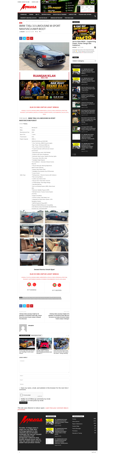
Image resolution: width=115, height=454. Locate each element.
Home (20, 21)
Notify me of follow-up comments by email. (36, 399)
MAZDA (36, 112)
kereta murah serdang (56, 298)
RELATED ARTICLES (24, 335)
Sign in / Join (35, 1)
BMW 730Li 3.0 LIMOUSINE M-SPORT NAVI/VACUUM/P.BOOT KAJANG (38, 297)
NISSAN (34, 110)
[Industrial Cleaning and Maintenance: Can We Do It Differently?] (76, 105)
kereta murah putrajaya (35, 298)
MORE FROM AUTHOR (36, 335)
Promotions (75, 430)
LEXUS (49, 110)
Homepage (23, 14)
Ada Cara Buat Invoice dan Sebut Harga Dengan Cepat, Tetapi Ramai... (88, 89)
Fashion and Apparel (85, 14)
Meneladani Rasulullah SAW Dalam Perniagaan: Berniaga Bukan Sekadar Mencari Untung (88, 120)
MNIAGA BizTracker (56, 18)
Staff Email (42, 1)
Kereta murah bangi (56, 297)
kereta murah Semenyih (45, 298)
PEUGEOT (23, 112)
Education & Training (59, 14)
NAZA (44, 114)
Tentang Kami (69, 18)
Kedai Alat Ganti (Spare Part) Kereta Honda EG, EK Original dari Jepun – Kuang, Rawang (61, 352)
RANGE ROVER (48, 112)
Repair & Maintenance (77, 423)
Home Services (75, 421)
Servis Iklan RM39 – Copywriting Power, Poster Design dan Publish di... (84, 43)
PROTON (64, 110)
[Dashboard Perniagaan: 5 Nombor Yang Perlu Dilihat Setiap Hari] (76, 97)
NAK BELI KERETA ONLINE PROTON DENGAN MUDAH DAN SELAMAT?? (44, 352)
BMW (38, 110)
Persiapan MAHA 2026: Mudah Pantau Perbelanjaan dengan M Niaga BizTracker (88, 128)
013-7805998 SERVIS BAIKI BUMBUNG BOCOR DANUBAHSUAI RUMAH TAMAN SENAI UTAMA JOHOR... (87, 146)
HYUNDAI (40, 112)
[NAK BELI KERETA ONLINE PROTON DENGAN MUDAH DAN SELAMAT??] (44, 344)
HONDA (23, 110)
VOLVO (63, 112)
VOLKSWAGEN (57, 112)
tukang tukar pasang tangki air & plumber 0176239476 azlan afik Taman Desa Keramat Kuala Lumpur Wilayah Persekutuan (30, 316)
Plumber (74, 419)
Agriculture (72, 14)
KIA (67, 112)
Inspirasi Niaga (46, 14)
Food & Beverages (76, 428)
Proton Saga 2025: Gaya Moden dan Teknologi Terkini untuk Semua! (27, 352)
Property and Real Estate (28, 18)
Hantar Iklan (43, 18)
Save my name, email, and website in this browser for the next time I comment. (44, 388)
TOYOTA (28, 110)
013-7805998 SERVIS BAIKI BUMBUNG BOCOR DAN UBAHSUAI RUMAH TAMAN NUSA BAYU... (88, 80)
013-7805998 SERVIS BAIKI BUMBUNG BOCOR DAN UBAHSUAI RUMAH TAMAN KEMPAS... (88, 71)
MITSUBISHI (29, 112)
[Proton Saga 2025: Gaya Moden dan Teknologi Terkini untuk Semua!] (27, 344)
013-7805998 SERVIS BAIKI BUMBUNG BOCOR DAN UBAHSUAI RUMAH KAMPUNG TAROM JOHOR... (88, 136)
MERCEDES (43, 110)
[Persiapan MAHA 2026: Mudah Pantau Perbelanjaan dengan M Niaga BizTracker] (76, 129)
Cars (23, 21)
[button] (95, 16)
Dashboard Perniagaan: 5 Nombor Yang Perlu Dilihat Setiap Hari (88, 96)
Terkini (31, 14)
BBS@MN (22, 31)
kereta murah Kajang (24, 298)
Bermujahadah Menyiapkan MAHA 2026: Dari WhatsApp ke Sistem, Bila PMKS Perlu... (88, 111)
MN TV (37, 14)
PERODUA (58, 110)
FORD (53, 110)
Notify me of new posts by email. (32, 400)
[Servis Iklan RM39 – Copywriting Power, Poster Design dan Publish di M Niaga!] (84, 32)
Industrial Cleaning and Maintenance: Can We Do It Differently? (88, 104)
